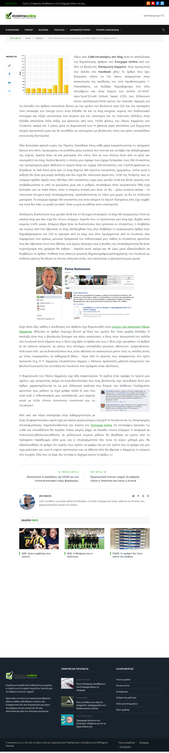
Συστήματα (125, 746)
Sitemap (10, 745)
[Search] (163, 30)
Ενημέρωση (122, 691)
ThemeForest (72, 742)
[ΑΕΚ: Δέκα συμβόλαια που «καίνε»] (39, 538)
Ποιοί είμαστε (123, 679)
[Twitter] (9, 91)
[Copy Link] (9, 65)
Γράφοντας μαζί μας (126, 697)
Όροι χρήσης (122, 709)
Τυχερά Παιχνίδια (107, 29)
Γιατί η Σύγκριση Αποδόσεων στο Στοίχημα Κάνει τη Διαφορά (90, 686)
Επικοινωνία (122, 685)
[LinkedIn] (9, 82)
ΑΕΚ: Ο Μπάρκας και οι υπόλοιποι (80, 555)
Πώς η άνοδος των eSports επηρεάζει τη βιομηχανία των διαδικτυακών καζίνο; (56, 3)
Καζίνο (43, 29)
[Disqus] (84, 607)
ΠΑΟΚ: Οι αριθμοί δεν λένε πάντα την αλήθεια (128, 555)
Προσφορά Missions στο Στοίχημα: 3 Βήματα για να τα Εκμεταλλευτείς (91, 723)
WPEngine (102, 742)
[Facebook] (9, 74)
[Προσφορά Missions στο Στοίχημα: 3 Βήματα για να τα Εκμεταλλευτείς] (67, 719)
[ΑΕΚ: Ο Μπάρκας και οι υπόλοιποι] (84, 538)
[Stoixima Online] (20, 15)
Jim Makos (45, 495)
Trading (59, 29)
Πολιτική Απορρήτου (127, 703)
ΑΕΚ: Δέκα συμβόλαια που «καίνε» (36, 555)
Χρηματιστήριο (80, 29)
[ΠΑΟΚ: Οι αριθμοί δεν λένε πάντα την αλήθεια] (130, 538)
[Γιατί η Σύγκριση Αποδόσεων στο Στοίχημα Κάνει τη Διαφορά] (67, 683)
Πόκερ (29, 29)
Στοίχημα (12, 29)
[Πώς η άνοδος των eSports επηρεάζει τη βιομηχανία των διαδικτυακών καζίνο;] (67, 701)
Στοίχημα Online (101, 425)
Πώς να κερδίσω (127, 742)
